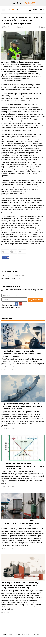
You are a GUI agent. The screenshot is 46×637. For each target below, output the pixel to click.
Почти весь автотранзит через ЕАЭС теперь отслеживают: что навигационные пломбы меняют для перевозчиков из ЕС (21, 523)
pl (17, 10)
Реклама (35, 634)
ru (13, 10)
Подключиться (38, 10)
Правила (26, 634)
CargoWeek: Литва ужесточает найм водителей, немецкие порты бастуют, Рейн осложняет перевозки (21, 353)
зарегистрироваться (12, 307)
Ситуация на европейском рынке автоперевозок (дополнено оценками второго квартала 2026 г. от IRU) (22, 465)
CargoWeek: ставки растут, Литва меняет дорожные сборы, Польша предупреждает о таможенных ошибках (21, 406)
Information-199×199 (11, 634)
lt (9, 10)
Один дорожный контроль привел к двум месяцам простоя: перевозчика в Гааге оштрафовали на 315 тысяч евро (20, 585)
